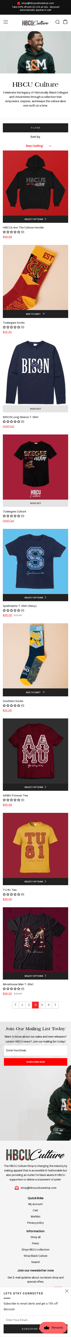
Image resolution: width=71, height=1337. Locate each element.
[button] (11, 232)
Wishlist (36, 1216)
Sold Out (35, 409)
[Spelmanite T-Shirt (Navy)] (35, 561)
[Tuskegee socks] (35, 277)
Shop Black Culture (35, 1255)
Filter (35, 127)
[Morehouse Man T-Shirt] (35, 939)
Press (35, 1243)
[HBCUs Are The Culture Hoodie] (35, 183)
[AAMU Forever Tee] (35, 751)
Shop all (36, 1237)
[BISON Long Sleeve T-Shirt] (35, 372)
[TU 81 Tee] (35, 845)
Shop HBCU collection (35, 1249)
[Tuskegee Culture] (35, 467)
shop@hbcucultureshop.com (38, 3)
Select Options (33, 219)
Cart (35, 1210)
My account (35, 1204)
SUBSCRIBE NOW (35, 1062)
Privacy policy (35, 1222)
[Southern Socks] (35, 655)
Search (35, 1262)
